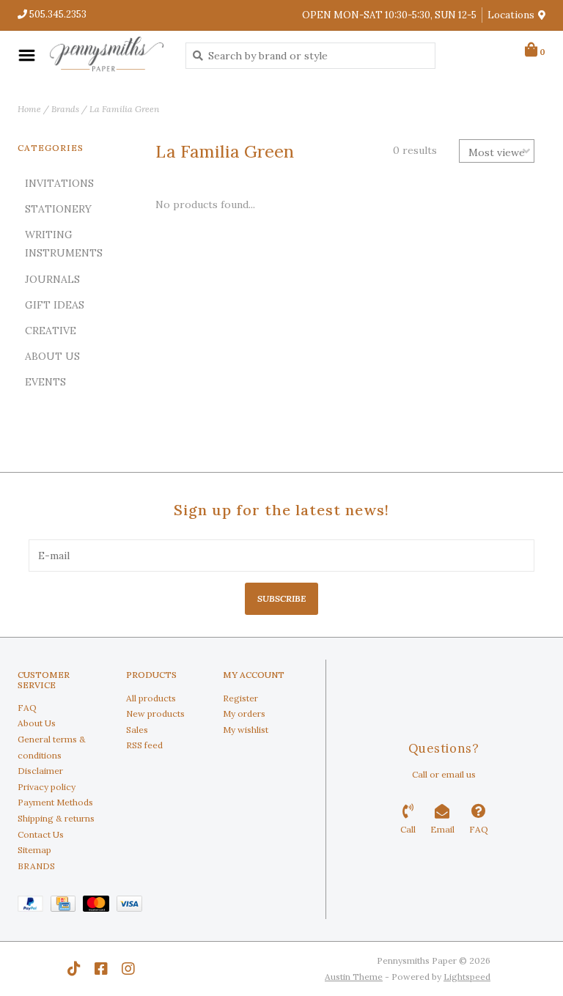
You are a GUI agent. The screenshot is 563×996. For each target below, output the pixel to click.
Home (29, 108)
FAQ (27, 707)
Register (240, 698)
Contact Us (41, 834)
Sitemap (34, 849)
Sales (137, 729)
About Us (37, 723)
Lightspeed (467, 976)
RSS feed (144, 744)
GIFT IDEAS (54, 304)
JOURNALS (52, 279)
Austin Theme (354, 976)
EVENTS (45, 381)
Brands (65, 108)
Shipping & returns (56, 818)
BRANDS (36, 865)
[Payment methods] (34, 906)
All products (151, 698)
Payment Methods (55, 802)
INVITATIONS (59, 183)
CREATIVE (50, 330)
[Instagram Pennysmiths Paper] (128, 969)
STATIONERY (58, 208)
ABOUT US (52, 356)
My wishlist (245, 729)
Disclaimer (40, 770)
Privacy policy (47, 786)
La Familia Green (124, 108)
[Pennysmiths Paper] (106, 55)
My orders (244, 713)
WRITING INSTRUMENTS (64, 243)
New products (155, 713)
